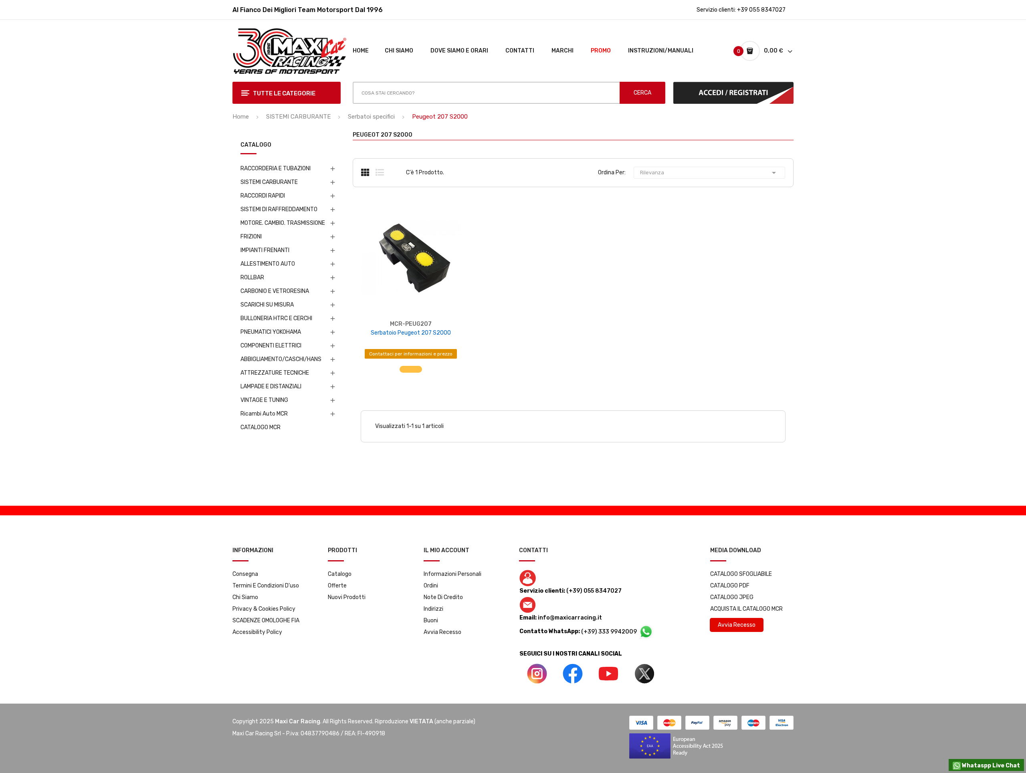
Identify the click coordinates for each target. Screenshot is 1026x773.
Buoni (431, 620)
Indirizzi (433, 608)
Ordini (431, 585)
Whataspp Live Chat (990, 765)
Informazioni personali (452, 574)
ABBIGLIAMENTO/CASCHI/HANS (280, 359)
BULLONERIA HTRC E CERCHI (276, 318)
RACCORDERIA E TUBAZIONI (275, 168)
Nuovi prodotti (347, 597)
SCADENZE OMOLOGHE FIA (265, 620)
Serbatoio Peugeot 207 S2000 (411, 332)
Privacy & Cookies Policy (263, 608)
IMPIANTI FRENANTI (264, 250)
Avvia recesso (442, 632)
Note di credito (443, 597)
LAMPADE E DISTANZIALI (270, 386)
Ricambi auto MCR (264, 413)
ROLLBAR (252, 277)
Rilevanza (709, 173)
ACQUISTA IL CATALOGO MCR (746, 608)
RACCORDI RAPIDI (262, 195)
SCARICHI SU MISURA (267, 304)
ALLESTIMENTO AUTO (267, 263)
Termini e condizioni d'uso (265, 585)
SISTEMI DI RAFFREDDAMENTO (278, 209)
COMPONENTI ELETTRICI (270, 345)
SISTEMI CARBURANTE (269, 182)
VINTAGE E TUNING (264, 400)
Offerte (337, 585)
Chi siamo (245, 597)
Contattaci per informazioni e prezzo (410, 354)
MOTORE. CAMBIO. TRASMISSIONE (282, 223)
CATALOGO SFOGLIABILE (741, 574)
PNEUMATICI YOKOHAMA (270, 332)
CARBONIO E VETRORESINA (274, 291)
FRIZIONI (251, 236)
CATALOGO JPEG (731, 597)
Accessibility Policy (257, 632)
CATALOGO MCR (260, 427)
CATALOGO (255, 145)
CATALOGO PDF (729, 585)
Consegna (245, 574)
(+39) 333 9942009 (609, 631)
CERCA (642, 92)
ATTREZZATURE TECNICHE (274, 372)
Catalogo (339, 574)
